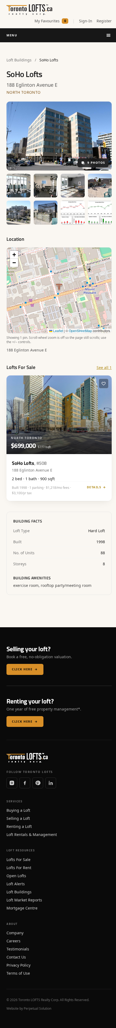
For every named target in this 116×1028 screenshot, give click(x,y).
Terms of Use (18, 973)
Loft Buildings (19, 59)
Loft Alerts (15, 883)
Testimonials (17, 949)
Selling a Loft (18, 818)
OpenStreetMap (80, 330)
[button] (14, 255)
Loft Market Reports (24, 899)
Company (14, 932)
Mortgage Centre (21, 908)
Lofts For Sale (18, 859)
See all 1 (104, 367)
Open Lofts (16, 875)
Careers (13, 940)
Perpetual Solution (37, 1008)
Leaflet (57, 330)
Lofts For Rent (18, 867)
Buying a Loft (18, 810)
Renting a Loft (19, 826)
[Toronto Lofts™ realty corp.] (30, 9)
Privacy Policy (18, 965)
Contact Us (16, 957)
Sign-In (85, 20)
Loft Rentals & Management (31, 834)
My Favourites (50, 20)
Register (104, 20)
